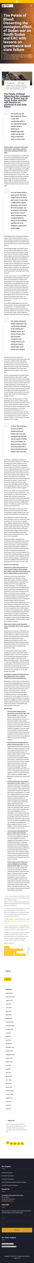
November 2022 (10, 1047)
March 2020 (9, 1087)
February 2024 (10, 1022)
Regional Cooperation (15, 88)
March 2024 (9, 1018)
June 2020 (8, 1080)
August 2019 (9, 1098)
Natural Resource (9, 954)
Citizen (8, 85)
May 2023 (8, 1036)
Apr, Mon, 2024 (10, 83)
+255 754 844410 (10, 1199)
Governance (24, 87)
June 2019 (8, 1105)
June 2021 (8, 1065)
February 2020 (10, 1090)
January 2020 (9, 1094)
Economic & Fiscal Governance (10, 1185)
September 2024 (10, 996)
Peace (7, 88)
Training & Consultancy (8, 1179)
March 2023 (9, 1043)
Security (22, 88)
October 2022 (9, 1051)
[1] (4, 165)
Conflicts (13, 85)
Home (5, 53)
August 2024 (9, 1000)
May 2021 (8, 1069)
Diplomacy (18, 85)
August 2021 (9, 1061)
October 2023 (9, 1029)
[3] (12, 178)
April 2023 (8, 1040)
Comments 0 (28, 951)
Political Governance (7, 1172)
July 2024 (8, 1004)
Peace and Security (20, 954)
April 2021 (8, 1072)
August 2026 (9, 993)
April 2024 (8, 1014)
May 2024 (8, 1011)
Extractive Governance (15, 87)
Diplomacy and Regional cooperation (13, 949)
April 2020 (8, 1083)
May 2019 (8, 1108)
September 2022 (10, 1054)
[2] (18, 169)
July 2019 (8, 1101)
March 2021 (9, 1076)
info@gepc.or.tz (9, 1201)
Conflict (7, 947)
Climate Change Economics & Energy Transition (14, 1182)
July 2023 (8, 1033)
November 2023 (10, 1025)
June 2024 (8, 1007)
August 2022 (9, 1058)
